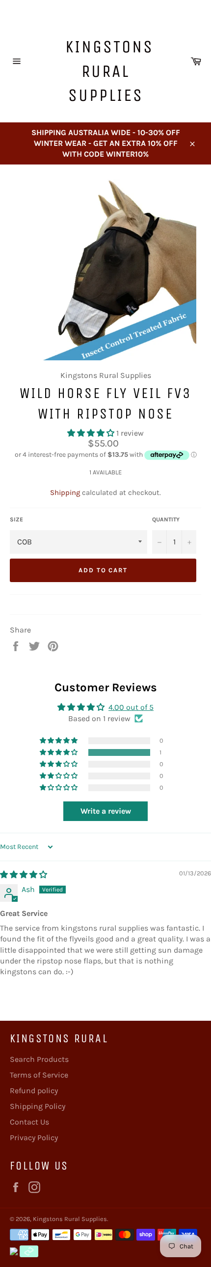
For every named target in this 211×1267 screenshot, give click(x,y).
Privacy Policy (34, 1137)
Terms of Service (39, 1074)
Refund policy (34, 1090)
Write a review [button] (105, 811)
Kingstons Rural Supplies (109, 71)
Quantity (166, 519)
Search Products (39, 1059)
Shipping (65, 492)
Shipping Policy (37, 1106)
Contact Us (29, 1121)
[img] (23, 874)
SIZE (16, 519)
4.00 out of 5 (131, 707)
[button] (91, 433)
